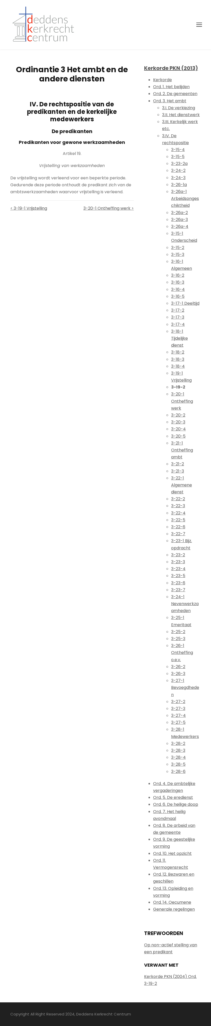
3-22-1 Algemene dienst (181, 485)
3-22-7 (178, 534)
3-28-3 (178, 750)
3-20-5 (178, 436)
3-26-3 (178, 674)
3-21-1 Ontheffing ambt (182, 450)
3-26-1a (179, 185)
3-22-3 (178, 506)
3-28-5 (178, 764)
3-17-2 (177, 310)
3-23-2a (179, 164)
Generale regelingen (174, 909)
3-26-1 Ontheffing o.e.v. (182, 652)
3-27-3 (178, 708)
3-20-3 (178, 422)
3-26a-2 (179, 213)
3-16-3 (177, 282)
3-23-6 (178, 583)
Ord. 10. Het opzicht (172, 853)
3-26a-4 (179, 226)
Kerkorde (162, 80)
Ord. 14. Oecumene (172, 902)
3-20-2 (178, 415)
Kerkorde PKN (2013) (171, 68)
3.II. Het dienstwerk (181, 115)
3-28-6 (178, 771)
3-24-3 (178, 178)
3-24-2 (178, 170)
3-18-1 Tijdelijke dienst (179, 338)
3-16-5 (177, 296)
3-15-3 (177, 254)
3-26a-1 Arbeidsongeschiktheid (185, 198)
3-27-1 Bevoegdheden (185, 687)
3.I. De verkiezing (178, 108)
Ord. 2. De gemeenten (175, 94)
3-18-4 (178, 366)
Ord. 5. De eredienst (173, 797)
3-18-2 (177, 352)
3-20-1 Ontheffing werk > (108, 208)
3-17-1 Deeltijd (185, 303)
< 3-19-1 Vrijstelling (28, 208)
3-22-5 (178, 520)
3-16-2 (177, 275)
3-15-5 (177, 157)
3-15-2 (177, 248)
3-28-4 (178, 757)
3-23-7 (178, 590)
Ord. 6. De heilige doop (175, 804)
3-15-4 (178, 150)
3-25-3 (178, 639)
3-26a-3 (179, 220)
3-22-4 (178, 513)
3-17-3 (177, 317)
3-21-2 (177, 464)
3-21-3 (177, 471)
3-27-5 (178, 722)
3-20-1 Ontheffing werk (182, 401)
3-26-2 (178, 667)
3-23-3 (178, 562)
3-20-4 (178, 429)
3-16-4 (178, 289)
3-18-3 (177, 359)
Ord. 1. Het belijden (171, 87)
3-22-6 (178, 527)
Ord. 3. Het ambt (169, 101)
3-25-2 (178, 632)
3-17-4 (178, 324)
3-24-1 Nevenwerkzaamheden (185, 604)
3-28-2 (178, 743)
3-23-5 (178, 576)
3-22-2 (178, 499)
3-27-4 (178, 715)
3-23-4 (178, 569)
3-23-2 (178, 555)
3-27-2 (178, 702)
